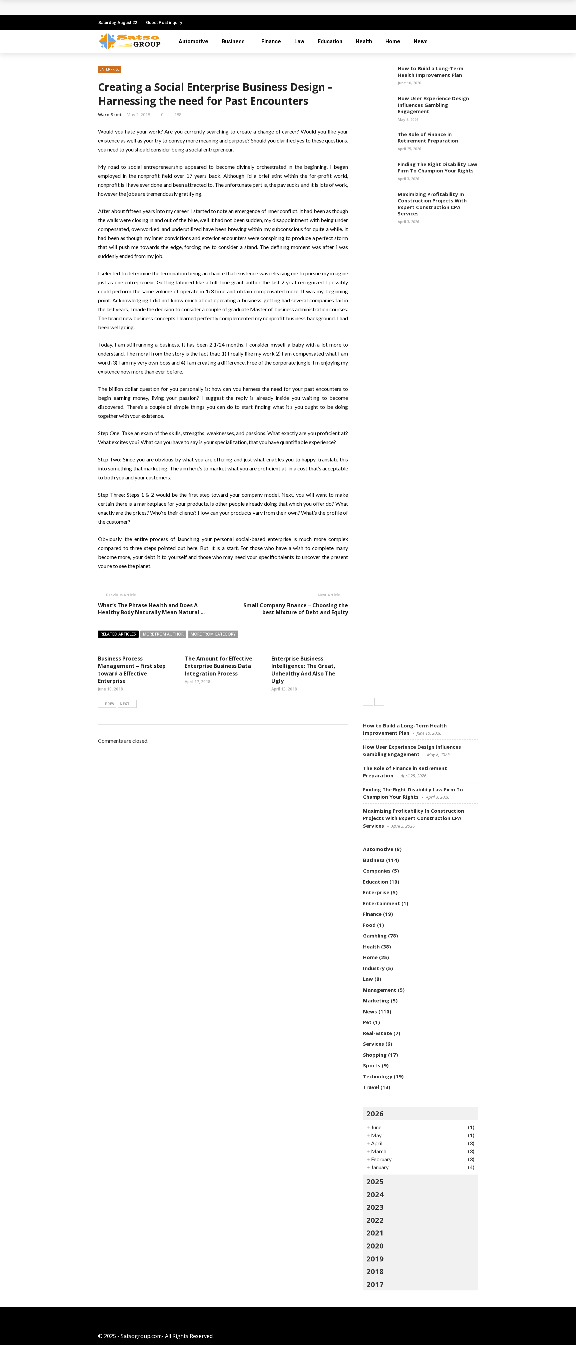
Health (364, 41)
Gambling (375, 935)
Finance (271, 41)
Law (299, 41)
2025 (375, 1181)
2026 (375, 1113)
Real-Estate (377, 1033)
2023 (375, 1207)
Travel (371, 1087)
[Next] (379, 702)
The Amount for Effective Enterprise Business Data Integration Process (218, 666)
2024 (375, 1194)
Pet (367, 1022)
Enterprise (110, 69)
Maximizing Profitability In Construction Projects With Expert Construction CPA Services (432, 204)
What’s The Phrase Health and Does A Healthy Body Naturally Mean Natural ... (151, 609)
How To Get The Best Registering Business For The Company (184, 7)
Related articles (118, 634)
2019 (375, 1258)
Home (392, 41)
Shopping (375, 1054)
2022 (375, 1220)
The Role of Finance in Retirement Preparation (428, 137)
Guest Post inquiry (164, 22)
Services (373, 1043)
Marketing (376, 1000)
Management (379, 989)
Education (330, 41)
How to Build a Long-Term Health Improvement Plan (430, 71)
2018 (375, 1271)
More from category (213, 634)
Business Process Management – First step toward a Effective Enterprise (132, 669)
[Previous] (368, 702)
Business (233, 41)
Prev (109, 703)
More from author (163, 634)
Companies (377, 870)
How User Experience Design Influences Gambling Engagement (433, 105)
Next (125, 703)
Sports (371, 1065)
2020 (375, 1245)
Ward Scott (110, 115)
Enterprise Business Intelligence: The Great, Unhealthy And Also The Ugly (303, 669)
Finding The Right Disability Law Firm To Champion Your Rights (437, 167)
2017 (375, 1284)
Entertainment (381, 903)
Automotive (193, 41)
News (421, 41)
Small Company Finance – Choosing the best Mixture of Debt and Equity (295, 609)
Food (369, 925)
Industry (374, 968)
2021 (375, 1232)
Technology (377, 1076)
